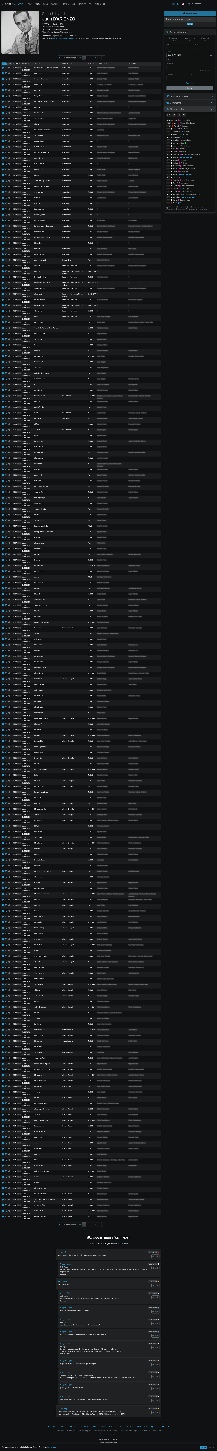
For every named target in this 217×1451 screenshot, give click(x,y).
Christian (176, 154)
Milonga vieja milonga (42, 622)
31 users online (177, 109)
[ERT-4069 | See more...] (3, 1211)
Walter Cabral (67, 396)
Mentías (37, 554)
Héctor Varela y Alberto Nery (107, 984)
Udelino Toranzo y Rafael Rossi (107, 633)
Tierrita (36, 1143)
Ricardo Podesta (134, 481)
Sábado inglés (39, 362)
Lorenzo (37, 435)
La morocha (38, 662)
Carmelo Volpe (133, 786)
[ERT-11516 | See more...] (3, 164)
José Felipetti (101, 373)
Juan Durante (133, 498)
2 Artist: (169, 64)
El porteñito (38, 611)
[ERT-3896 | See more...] (3, 424)
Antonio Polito (102, 79)
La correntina (39, 305)
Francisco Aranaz (103, 622)
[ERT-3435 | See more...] (3, 101)
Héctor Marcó (133, 820)
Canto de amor (186, 146)
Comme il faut (39, 492)
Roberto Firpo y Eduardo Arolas (108, 1103)
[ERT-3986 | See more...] (3, 362)
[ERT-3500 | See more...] (3, 594)
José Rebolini (101, 498)
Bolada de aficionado (41, 1171)
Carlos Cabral (133, 1160)
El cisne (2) (38, 724)
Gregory (175, 134)
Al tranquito (38, 294)
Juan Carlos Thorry (135, 679)
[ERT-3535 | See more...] (3, 418)
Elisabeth (176, 140)
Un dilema (184, 163)
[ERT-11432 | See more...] (3, 169)
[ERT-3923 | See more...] (3, 232)
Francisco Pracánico (104, 950)
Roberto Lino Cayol (135, 616)
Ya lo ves (37, 1115)
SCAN (45, 4)
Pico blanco (38, 832)
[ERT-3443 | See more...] (3, 1052)
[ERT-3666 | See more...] (3, 79)
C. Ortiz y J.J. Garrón (104, 84)
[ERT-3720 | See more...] (3, 1041)
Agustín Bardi (101, 435)
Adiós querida (39, 1137)
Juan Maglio (101, 362)
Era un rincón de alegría (42, 130)
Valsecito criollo (39, 599)
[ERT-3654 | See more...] (3, 237)
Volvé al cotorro (39, 164)
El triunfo (37, 701)
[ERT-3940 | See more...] (3, 1216)
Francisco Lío (133, 645)
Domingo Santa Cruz (104, 577)
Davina (175, 163)
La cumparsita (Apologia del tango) (46, 67)
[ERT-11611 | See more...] (3, 283)
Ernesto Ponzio (102, 481)
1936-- (17, 390)
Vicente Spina (101, 430)
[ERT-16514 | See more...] (3, 260)
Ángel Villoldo (133, 571)
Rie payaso (38, 1041)
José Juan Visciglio (103, 956)
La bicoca (37, 1024)
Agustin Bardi (101, 339)
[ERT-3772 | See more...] (3, 350)
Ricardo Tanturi (102, 939)
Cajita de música (40, 1007)
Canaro (37, 1154)
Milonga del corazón (41, 718)
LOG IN (174, 4)
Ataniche (37, 503)
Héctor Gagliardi (134, 169)
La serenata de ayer (41, 1194)
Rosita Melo (101, 322)
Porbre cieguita (39, 141)
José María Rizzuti (103, 588)
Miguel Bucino (102, 718)
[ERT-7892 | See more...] (3, 390)
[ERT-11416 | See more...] (3, 141)
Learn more (51, 1447)
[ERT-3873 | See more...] (3, 481)
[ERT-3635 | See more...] (3, 1194)
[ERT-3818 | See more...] (3, 1154)
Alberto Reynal (67, 984)
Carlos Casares (67, 1030)
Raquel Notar (67, 67)
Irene (36, 413)
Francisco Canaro (103, 701)
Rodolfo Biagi (101, 679)
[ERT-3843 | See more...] (3, 1205)
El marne (37, 865)
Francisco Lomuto (103, 1148)
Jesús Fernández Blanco (137, 441)
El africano (38, 650)
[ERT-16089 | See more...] (3, 67)
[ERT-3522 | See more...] (3, 1035)
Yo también (38, 1052)
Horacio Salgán (102, 786)
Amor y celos (38, 475)
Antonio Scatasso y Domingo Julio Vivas (111, 1160)
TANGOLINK (55, 4)
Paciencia (37, 628)
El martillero (38, 243)
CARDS (98, 4)
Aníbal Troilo (101, 169)
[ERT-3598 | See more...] (3, 396)
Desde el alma (39, 322)
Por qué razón (39, 967)
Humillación (38, 1165)
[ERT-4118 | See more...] (3, 90)
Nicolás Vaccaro (102, 96)
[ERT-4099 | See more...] (3, 373)
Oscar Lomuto (133, 1148)
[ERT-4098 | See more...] (3, 526)
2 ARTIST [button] (66, 64)
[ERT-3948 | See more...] (3, 73)
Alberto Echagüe (68, 679)
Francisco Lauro (102, 277)
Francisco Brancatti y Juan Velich (140, 899)
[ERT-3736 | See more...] (3, 735)
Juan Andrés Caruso (135, 418)
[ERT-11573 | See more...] (3, 294)
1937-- (17, 526)
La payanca (38, 441)
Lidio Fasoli (101, 599)
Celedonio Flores (134, 566)
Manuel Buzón (102, 1194)
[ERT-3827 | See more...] (3, 379)
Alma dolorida (39, 543)
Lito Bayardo (132, 384)
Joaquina (37, 367)
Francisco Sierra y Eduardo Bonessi (109, 1013)
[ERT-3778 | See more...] (3, 939)
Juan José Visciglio (103, 317)
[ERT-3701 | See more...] (3, 566)
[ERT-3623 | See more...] (3, 118)
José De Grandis (134, 113)
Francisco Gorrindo (135, 628)
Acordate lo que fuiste (42, 181)
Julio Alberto (132, 1030)
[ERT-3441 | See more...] (3, 1047)
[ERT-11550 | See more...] (3, 249)
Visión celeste (39, 520)
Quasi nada (38, 1092)
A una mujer (38, 996)
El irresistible (38, 458)
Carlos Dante (66, 73)
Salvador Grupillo (103, 90)
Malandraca (186, 140)
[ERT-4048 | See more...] (3, 1069)
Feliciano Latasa (102, 328)
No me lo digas (39, 860)
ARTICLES (82, 4)
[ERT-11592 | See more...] (3, 288)
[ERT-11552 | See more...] (3, 300)
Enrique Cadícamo (134, 928)
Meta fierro (38, 843)
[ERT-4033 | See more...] (3, 560)
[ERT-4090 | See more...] (3, 588)
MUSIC (37, 4)
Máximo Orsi (132, 158)
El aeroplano (38, 713)
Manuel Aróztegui (103, 571)
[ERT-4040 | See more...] (3, 192)
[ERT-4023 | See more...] (3, 543)
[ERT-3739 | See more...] (3, 1131)
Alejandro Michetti (103, 1131)
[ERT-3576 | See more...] (3, 622)
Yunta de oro (183, 129)
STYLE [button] (90, 64)
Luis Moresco (101, 198)
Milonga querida (40, 809)
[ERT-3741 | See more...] (3, 888)
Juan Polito (101, 781)
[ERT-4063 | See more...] (3, 339)
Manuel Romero (133, 152)
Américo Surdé (133, 769)
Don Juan (37, 481)
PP (168, 115)
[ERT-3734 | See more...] (3, 475)
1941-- (17, 1103)
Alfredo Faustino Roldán (136, 452)
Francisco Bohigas (134, 1131)
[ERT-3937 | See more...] (3, 1086)
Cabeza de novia (40, 803)
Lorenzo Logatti (102, 458)
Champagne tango (40, 747)
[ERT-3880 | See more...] (3, 554)
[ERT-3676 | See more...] (3, 922)
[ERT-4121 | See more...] (3, 1165)
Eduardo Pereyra (103, 650)
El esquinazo (38, 673)
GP (173, 115)
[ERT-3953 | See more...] (3, 1160)
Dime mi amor (39, 1126)
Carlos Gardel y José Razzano (107, 962)
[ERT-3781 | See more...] (3, 764)
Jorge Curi (132, 118)
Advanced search (178, 32)
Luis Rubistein (133, 73)
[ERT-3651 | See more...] (3, 1092)
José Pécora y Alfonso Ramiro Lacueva (110, 894)
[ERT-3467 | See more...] (3, 803)
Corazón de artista (40, 509)
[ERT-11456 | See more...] (3, 271)
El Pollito (37, 826)
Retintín (37, 401)
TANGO (90, 67)
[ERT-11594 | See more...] (3, 130)
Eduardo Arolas (102, 390)
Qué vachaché (39, 192)
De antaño (38, 922)
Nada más (38, 758)
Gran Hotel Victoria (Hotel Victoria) (46, 328)
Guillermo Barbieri (103, 1177)
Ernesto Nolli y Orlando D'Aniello (139, 396)
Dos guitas (38, 849)
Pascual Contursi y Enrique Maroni (140, 226)
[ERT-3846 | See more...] (3, 996)
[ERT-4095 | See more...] (3, 633)
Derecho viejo (39, 888)
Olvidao (37, 1177)
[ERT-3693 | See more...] (3, 662)
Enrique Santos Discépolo (106, 192)
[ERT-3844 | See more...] (3, 322)
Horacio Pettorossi (103, 1081)
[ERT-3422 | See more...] (3, 447)
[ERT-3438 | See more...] (3, 1030)
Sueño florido (39, 407)
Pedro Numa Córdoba (136, 962)
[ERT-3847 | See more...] (3, 905)
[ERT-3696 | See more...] (3, 583)
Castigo (37, 905)
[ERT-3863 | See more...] (3, 407)
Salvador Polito (133, 79)
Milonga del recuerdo (41, 894)
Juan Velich (132, 684)
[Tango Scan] (183, 132)
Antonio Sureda (102, 605)
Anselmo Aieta (102, 803)
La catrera (38, 730)
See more (190, 83)
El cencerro (38, 645)
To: (191, 75)
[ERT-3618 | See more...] (3, 730)
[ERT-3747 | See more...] (3, 1171)
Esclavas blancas (40, 1081)
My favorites (190, 38)
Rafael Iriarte (101, 973)
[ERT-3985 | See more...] (3, 781)
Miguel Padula (102, 475)
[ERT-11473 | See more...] (3, 124)
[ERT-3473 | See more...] (3, 696)
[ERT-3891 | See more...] (3, 962)
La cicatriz (38, 945)
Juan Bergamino (102, 367)
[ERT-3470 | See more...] (3, 469)
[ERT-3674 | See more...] (3, 345)
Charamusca (38, 877)
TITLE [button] (36, 64)
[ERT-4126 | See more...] (3, 775)
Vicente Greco (102, 424)
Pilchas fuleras (39, 300)
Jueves (36, 633)
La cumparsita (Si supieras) (44, 226)
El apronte (37, 549)
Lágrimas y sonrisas (41, 486)
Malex (175, 157)
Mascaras (37, 175)
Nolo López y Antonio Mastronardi (140, 956)
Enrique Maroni (133, 67)
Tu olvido (37, 430)
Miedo (36, 1098)
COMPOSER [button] (101, 64)
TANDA (66, 4)
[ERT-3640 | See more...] (3, 532)
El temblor (37, 735)
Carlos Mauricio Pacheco (137, 911)
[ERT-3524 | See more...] (3, 333)
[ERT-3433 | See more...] (3, 384)
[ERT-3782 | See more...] (3, 198)
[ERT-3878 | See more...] (3, 135)
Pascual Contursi (134, 424)
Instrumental (204, 71)
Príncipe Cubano (102, 1188)
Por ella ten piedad (40, 147)
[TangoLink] (181, 134)
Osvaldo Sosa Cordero (136, 356)
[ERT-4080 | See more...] (3, 458)
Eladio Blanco (101, 1098)
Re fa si (36, 345)
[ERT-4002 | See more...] (3, 815)
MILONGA (91, 356)
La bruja (37, 781)
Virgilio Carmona (102, 1041)
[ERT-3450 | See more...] (3, 464)
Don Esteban (38, 447)
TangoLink (206, 38)
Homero (37, 560)
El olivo (36, 1160)
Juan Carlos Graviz (103, 1086)
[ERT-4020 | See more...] (3, 690)
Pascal (176, 126)
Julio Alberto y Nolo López (137, 741)
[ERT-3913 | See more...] (3, 798)
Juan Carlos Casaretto (105, 554)
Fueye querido (39, 209)
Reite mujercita (39, 215)
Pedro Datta (101, 543)
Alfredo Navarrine (134, 554)
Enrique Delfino (102, 345)
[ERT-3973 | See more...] (3, 441)
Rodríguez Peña (39, 684)
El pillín (36, 1001)
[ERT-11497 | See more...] (3, 305)
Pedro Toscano (102, 181)
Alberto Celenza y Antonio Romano (109, 113)
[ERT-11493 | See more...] (3, 215)
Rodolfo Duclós (102, 526)
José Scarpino (133, 1058)
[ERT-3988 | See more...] (3, 1013)
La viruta (37, 515)
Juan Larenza (102, 809)
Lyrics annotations (179, 96)
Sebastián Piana (102, 1199)
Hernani (37, 1182)
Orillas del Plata (39, 379)
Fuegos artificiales (40, 1103)
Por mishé (37, 198)
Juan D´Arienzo (102, 73)
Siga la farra (38, 135)
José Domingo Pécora (136, 1075)
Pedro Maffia (101, 696)
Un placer (37, 418)
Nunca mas (38, 1148)
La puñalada (38, 566)
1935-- (17, 322)
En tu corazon (39, 786)
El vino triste (38, 916)
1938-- (17, 673)
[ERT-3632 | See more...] (3, 973)
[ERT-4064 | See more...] (3, 832)
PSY (90, 4)
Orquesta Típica (39, 1205)
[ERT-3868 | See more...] (3, 1120)
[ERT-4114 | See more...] (3, 152)
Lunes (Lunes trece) (41, 792)
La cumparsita (39, 656)
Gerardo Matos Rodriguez (106, 67)
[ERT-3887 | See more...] (3, 1024)
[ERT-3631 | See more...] (3, 639)
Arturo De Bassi (102, 616)
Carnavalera (38, 1211)
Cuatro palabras (40, 1216)
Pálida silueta (39, 232)
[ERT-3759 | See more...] (3, 1075)
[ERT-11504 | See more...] (3, 186)
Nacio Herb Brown (103, 260)
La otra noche (39, 113)
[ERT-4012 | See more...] (3, 979)
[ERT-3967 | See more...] (3, 1064)
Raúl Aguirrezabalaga (104, 945)
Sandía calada (39, 118)
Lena (174, 129)
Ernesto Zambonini (103, 1047)
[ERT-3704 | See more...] (3, 96)
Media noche (38, 169)
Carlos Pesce (132, 328)
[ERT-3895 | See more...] (3, 928)
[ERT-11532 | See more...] (3, 113)
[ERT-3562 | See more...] (3, 718)
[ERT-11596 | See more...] (3, 203)
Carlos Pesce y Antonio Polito (138, 673)
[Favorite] (6, 67)
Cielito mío (185, 134)
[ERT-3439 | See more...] (3, 645)
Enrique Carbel (67, 628)
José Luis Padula (103, 384)
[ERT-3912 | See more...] (3, 792)
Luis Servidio (101, 413)
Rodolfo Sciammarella (104, 237)
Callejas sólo (38, 73)
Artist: (168, 52)
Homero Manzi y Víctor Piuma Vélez (140, 322)
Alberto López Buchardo (105, 979)
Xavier (175, 151)
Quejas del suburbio (41, 79)
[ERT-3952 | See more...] (3, 1182)
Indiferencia (38, 679)
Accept (203, 1447)
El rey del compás (40, 1188)
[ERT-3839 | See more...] (3, 967)
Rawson (37, 469)
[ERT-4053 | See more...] (3, 752)
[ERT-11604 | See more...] (3, 317)
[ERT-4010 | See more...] (3, 492)
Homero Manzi (133, 605)
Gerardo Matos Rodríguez (106, 152)
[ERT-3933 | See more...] (3, 430)
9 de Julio (37, 384)
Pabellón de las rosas (41, 373)
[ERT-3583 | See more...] (3, 1199)
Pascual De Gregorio (135, 300)
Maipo (36, 854)
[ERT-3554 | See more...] (3, 277)
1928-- (17, 67)
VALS (89, 260)
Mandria (37, 899)
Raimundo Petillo (103, 764)
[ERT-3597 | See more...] (3, 650)
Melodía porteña (40, 667)
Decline (211, 1447)
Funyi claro (38, 96)
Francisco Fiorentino (69, 266)
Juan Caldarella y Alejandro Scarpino (110, 1058)
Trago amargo (39, 973)
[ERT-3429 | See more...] (3, 84)
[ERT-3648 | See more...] (3, 226)
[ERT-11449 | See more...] (3, 209)
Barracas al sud (39, 1030)
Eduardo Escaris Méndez (137, 96)
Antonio (175, 146)
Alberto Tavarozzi (103, 1109)
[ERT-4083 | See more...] (3, 515)
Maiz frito (37, 271)
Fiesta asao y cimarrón (42, 283)
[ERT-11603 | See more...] (3, 243)
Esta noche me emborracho (44, 101)
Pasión (36, 588)
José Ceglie (101, 356)
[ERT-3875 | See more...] (3, 1081)
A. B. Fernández (102, 300)
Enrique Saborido (103, 662)
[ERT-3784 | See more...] (3, 266)
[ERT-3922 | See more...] (3, 503)
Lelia (36, 775)
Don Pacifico (38, 933)
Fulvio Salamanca (103, 1030)
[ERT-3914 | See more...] (3, 950)
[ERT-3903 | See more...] (3, 486)
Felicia (36, 911)
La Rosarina (38, 583)
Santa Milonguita (40, 928)
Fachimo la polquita (41, 526)
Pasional (182, 149)
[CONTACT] (104, 4)
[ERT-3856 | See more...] (3, 520)
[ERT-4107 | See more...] (3, 367)
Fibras (36, 1013)
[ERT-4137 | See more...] (3, 826)
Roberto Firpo (101, 407)
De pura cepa (39, 356)
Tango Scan (174, 38)
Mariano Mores (102, 769)
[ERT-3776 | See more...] (3, 911)
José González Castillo (136, 1199)
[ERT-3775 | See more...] (3, 498)
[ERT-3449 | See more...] (3, 667)
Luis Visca (100, 130)
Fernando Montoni (103, 158)
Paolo (175, 120)
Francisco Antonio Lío (136, 967)
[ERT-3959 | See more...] (3, 220)
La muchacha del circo (42, 152)
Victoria (37, 266)
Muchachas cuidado (41, 186)
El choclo (37, 594)
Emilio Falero (132, 1041)
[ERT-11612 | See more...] (3, 147)
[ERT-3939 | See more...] (3, 724)
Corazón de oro (185, 151)
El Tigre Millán (39, 1035)
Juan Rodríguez (102, 899)
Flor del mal (38, 1086)
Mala (36, 317)
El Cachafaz (38, 571)
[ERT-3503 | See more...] (3, 413)
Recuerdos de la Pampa (42, 871)
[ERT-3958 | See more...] (3, 713)
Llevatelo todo (39, 254)
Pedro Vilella (101, 175)
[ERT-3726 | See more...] (3, 1001)
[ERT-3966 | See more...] (3, 849)
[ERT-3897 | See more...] (3, 452)
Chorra (36, 124)
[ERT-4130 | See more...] (3, 1018)
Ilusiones (37, 203)
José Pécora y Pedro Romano (107, 1075)
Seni (174, 149)
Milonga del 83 (39, 1075)
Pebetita (37, 107)
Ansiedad (37, 815)
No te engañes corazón (42, 237)
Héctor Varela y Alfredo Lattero (108, 820)
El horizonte (38, 707)
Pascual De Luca (102, 135)
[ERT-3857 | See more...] (3, 1058)
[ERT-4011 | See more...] (3, 820)
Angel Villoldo (101, 594)
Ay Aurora (37, 962)
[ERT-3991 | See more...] (3, 181)
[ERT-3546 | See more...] (3, 990)
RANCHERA (92, 271)
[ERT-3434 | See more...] (3, 616)
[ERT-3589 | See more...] (3, 933)
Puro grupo (38, 84)
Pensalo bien (38, 741)
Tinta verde (38, 339)
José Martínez (102, 645)
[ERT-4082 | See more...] (3, 945)
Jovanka (176, 137)
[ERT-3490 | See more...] (3, 877)
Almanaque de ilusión (41, 1109)
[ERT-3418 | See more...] (3, 984)
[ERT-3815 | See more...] (3, 401)
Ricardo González (103, 583)
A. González (101, 220)
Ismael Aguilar (133, 1194)
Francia (37, 350)
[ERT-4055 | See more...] (3, 1109)
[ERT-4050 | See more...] (3, 571)
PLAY (30, 4)
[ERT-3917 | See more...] (3, 684)
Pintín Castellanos (103, 566)
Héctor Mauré (67, 1086)
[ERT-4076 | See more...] (3, 328)
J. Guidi (131, 181)
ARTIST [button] (25, 64)
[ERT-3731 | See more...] (3, 871)
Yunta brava (38, 837)
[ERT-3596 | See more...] (3, 509)
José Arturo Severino (104, 1024)
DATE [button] (17, 64)
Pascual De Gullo (103, 486)
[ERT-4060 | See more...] (3, 1188)
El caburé (184, 126)
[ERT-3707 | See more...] (3, 158)
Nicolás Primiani (134, 90)
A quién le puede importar (191, 154)
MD (178, 115)
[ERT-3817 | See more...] (3, 786)
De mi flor (37, 798)
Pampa (36, 950)
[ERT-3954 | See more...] (3, 537)
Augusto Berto (102, 333)
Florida (36, 764)
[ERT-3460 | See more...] (3, 1098)
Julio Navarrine (133, 973)
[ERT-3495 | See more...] (3, 1115)
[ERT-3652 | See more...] (3, 741)
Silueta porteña (39, 396)
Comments (175, 102)
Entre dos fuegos (40, 979)
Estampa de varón (40, 769)
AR (184, 115)
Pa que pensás (39, 220)
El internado (38, 752)
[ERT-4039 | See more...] (3, 656)
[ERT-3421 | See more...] (3, 809)
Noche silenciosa (40, 277)
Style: (196, 44)
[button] (183, 4)
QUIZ (73, 4)
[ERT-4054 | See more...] (3, 956)
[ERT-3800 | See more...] (3, 843)
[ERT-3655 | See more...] (3, 673)
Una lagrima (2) (39, 498)
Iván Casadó (132, 1098)
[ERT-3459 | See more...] (3, 916)
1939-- (17, 832)
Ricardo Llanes (133, 379)
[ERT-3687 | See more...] (3, 747)
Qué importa (38, 939)
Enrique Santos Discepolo (106, 101)
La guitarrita (38, 390)
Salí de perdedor (40, 984)
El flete (36, 424)
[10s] (9, 67)
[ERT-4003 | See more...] (3, 1007)
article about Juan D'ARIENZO (64, 38)
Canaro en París (40, 1058)
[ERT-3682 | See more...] (3, 628)
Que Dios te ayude (40, 956)
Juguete (37, 90)
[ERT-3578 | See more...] (3, 854)
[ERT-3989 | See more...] (3, 577)
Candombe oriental (41, 1120)
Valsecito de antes (40, 605)
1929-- (17, 260)
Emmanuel (176, 132)
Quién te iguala (39, 1131)
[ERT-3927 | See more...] (3, 701)
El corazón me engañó (42, 1064)
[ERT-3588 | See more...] (3, 1143)
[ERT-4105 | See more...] (3, 894)
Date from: (170, 75)
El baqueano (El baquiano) (43, 532)
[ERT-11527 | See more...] (3, 254)
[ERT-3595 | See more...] (3, 175)
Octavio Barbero (102, 350)
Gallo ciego (38, 639)
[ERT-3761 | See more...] (3, 882)
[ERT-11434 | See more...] (3, 107)
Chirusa (37, 249)
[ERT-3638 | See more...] (3, 1103)
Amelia (36, 577)
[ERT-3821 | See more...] (3, 860)
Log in (189, 88)
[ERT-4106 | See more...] (3, 1137)
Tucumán (37, 1018)
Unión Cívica (38, 690)
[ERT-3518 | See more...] (3, 599)
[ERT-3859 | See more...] (3, 758)
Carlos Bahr (132, 1165)
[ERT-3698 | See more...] (3, 837)
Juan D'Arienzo (102, 249)
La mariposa (38, 696)
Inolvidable (38, 464)
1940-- (17, 979)
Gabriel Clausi (133, 390)
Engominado (38, 158)
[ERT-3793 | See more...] (3, 1126)
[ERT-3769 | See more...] (3, 899)
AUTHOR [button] (131, 64)
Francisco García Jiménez (137, 413)
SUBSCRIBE (191, 13)
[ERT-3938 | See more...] (3, 707)
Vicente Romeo (102, 418)
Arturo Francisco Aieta (105, 118)
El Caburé (37, 616)
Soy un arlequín (39, 288)
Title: (168, 44)
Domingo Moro (102, 815)
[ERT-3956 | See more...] (3, 611)
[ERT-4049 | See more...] (3, 435)
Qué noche (38, 537)
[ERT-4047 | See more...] (3, 769)
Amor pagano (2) (40, 260)
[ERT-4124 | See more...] (3, 549)
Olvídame (37, 882)
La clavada (38, 1047)
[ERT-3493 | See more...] (3, 1177)
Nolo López (132, 249)
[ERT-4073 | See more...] (3, 356)
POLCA (90, 526)
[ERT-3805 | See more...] (3, 679)
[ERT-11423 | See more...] (3, 311)
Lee (175, 123)
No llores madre (39, 452)
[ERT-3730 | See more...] (3, 865)
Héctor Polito (133, 775)
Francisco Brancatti (135, 1092)
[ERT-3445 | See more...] (3, 605)
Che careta (38, 311)
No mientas (38, 820)
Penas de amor (39, 333)
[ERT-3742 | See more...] (3, 1148)
